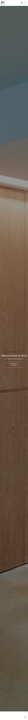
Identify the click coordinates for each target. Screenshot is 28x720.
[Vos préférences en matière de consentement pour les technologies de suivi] (25, 717)
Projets (10, 352)
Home (5, 352)
